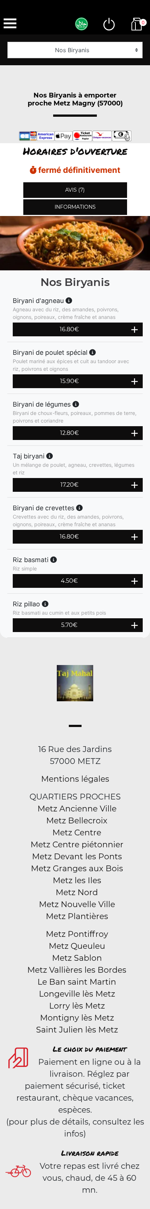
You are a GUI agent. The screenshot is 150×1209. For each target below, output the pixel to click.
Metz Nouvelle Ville (77, 904)
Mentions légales (75, 779)
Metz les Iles (77, 880)
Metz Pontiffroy (77, 934)
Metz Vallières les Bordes (76, 970)
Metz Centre (76, 833)
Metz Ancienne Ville (77, 809)
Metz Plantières (77, 916)
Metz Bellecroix (76, 821)
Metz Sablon (77, 958)
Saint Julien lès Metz (77, 1030)
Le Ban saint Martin (77, 982)
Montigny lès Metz (77, 1018)
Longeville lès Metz (77, 994)
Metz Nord (77, 892)
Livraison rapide (89, 1153)
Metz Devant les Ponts (77, 856)
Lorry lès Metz (77, 1006)
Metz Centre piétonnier (77, 844)
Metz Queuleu (77, 946)
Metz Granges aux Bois (77, 868)
